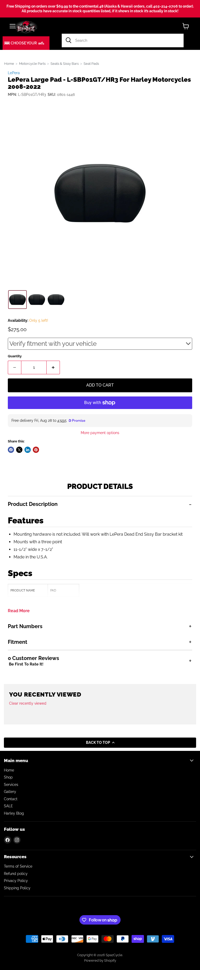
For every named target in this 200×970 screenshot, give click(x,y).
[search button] (68, 40)
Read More (19, 611)
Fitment (17, 642)
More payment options (100, 433)
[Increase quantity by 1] (53, 367)
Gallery (10, 792)
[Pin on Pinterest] (36, 450)
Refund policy (16, 874)
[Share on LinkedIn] (27, 450)
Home (9, 64)
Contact (10, 799)
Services (11, 784)
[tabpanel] (100, 557)
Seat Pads (91, 64)
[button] (26, 43)
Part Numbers (25, 626)
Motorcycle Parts (32, 64)
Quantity (15, 356)
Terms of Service (18, 866)
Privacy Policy (16, 881)
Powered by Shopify (100, 960)
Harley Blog (14, 813)
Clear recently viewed (27, 703)
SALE (8, 806)
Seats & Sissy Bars (65, 64)
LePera (14, 73)
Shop (8, 777)
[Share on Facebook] (11, 450)
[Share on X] (19, 450)
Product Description (33, 504)
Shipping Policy (17, 888)
